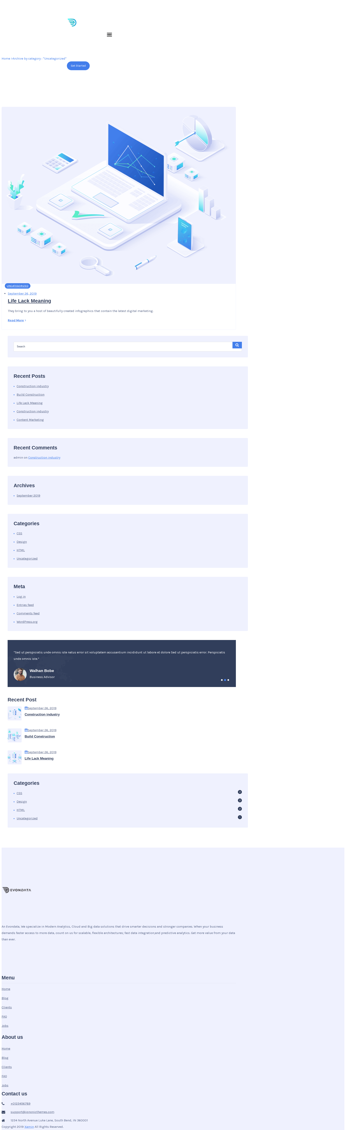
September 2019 (28, 495)
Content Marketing (30, 420)
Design (22, 542)
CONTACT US (258, 48)
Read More (16, 320)
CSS (19, 533)
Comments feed (28, 613)
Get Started (78, 65)
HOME (102, 48)
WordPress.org (27, 622)
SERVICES (152, 48)
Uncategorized (17, 286)
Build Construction (30, 394)
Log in (21, 596)
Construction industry (33, 386)
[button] (222, 680)
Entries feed (25, 605)
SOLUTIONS (125, 48)
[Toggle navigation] (109, 34)
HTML (21, 550)
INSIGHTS (179, 48)
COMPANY (229, 48)
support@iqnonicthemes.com (90, 6)
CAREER (204, 48)
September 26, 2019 (42, 708)
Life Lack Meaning (29, 301)
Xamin (29, 1127)
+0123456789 (127, 6)
